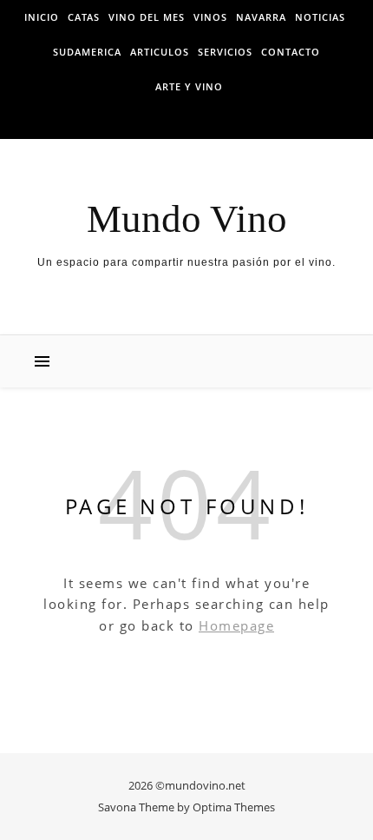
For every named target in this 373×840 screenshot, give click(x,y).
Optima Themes (234, 807)
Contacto (290, 51)
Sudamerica (87, 51)
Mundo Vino (187, 219)
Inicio (41, 16)
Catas (84, 16)
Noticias (320, 16)
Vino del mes (146, 16)
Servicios (225, 51)
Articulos (159, 51)
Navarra (261, 16)
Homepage (236, 625)
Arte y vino (189, 86)
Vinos (210, 16)
